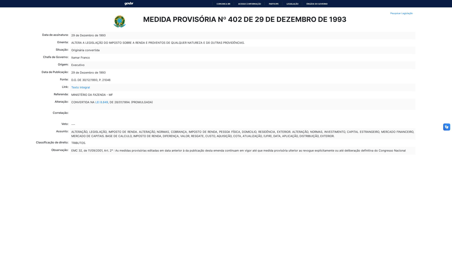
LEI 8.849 (101, 102)
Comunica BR (223, 4)
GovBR (128, 3)
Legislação (292, 4)
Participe (274, 4)
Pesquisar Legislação (401, 13)
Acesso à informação (249, 4)
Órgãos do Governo (317, 4)
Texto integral (80, 87)
